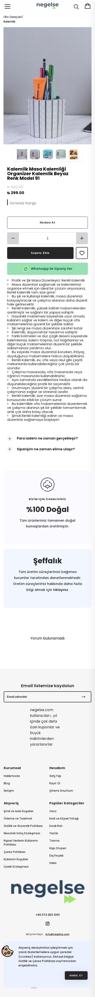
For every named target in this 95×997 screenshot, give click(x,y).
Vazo (52, 811)
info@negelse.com (57, 934)
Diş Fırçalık (56, 855)
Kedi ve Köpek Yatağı (64, 818)
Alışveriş (11, 803)
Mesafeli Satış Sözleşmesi (22, 833)
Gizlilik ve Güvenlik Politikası (23, 826)
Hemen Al (47, 222)
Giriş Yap (55, 776)
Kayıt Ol (54, 783)
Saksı (52, 863)
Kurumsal (12, 768)
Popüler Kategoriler (66, 803)
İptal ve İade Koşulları (18, 811)
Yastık (53, 833)
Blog (7, 783)
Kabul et (76, 975)
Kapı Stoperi (57, 848)
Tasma (54, 841)
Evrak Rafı (55, 826)
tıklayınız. (60, 589)
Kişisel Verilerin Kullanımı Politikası (21, 842)
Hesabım (57, 768)
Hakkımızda (12, 776)
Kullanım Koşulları (16, 859)
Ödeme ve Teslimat (18, 818)
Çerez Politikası (14, 852)
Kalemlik (9, 21)
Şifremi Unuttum (61, 791)
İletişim (9, 791)
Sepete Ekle (40, 253)
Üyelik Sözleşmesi (16, 867)
